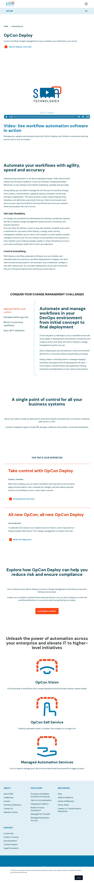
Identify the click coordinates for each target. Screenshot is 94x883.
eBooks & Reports (65, 797)
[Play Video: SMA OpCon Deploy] (47, 92)
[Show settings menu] (83, 117)
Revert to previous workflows (13, 324)
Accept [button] (79, 878)
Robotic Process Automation (37, 809)
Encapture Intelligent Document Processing (40, 795)
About (7, 788)
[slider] (45, 117)
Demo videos (63, 805)
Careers (7, 801)
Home (6, 26)
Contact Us (8, 808)
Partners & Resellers (12, 805)
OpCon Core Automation (41, 800)
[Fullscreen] (87, 117)
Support (8, 827)
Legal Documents (11, 848)
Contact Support (11, 844)
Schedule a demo (47, 611)
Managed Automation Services (40, 819)
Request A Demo (11, 812)
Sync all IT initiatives (14, 330)
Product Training (11, 837)
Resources (64, 788)
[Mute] (78, 117)
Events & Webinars (66, 801)
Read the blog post (22, 539)
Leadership (8, 797)
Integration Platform (40, 804)
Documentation (10, 840)
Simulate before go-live (16, 317)
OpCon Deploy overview (20, 47)
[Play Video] (6, 117)
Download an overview (24, 499)
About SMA (8, 794)
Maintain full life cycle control (15, 310)
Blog (60, 794)
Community (9, 833)
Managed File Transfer (40, 814)
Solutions (36, 788)
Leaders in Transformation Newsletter (69, 810)
